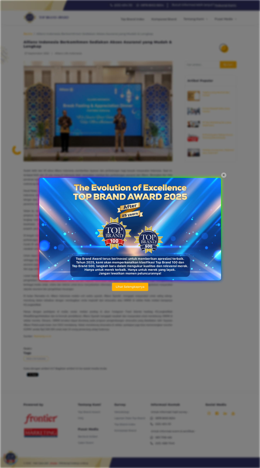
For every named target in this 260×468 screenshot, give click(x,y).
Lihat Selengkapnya (130, 286)
